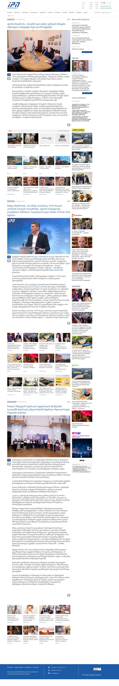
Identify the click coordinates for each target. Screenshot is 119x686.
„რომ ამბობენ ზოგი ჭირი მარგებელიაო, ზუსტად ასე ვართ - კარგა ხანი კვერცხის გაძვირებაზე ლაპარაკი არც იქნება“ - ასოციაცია (14, 368)
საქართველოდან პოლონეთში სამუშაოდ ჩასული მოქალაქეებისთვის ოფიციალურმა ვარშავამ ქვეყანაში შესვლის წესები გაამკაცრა (62, 369)
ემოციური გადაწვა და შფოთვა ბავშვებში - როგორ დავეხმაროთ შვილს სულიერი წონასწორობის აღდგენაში (29, 619)
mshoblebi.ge (42, 622)
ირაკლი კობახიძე (38, 257)
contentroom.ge (11, 394)
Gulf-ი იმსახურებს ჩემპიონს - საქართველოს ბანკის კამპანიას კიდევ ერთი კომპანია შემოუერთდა (82, 40)
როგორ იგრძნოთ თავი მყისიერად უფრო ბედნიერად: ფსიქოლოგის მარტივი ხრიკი (46, 639)
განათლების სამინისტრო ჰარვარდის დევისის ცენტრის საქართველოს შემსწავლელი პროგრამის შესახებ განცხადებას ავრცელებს (81, 29)
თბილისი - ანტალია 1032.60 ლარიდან (12, 167)
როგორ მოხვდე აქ (63, 130)
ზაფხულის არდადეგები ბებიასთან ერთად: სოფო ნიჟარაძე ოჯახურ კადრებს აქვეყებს (30, 639)
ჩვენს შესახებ (18, 667)
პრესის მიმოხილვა (79, 98)
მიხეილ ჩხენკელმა (61, 460)
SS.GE (10, 130)
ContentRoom (66, 375)
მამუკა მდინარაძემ (56, 270)
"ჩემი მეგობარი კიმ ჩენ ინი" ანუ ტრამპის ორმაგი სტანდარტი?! (82, 187)
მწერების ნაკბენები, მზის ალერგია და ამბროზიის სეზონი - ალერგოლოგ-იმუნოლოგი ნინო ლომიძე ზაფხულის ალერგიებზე (30, 391)
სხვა (9, 15)
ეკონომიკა (57, 12)
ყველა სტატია (87, 93)
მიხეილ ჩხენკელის (27, 577)
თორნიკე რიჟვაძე (43, 74)
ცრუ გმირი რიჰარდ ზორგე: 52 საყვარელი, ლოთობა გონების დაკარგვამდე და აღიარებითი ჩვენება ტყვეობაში (81, 167)
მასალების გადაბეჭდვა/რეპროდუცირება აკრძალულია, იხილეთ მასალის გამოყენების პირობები (22, 672)
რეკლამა (36, 667)
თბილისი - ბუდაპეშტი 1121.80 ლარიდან (45, 167)
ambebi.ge (9, 350)
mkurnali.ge (10, 622)
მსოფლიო (43, 12)
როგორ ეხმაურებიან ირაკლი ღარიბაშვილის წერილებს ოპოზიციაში (46, 366)
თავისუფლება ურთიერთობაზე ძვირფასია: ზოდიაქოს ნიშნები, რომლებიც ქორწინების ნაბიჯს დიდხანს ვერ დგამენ (61, 640)
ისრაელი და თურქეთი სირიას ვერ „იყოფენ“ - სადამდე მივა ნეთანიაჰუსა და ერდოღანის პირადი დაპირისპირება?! (81, 206)
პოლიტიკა (17, 12)
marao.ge (9, 643)
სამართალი (25, 12)
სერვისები (28, 667)
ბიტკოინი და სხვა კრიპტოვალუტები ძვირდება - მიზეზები (29, 366)
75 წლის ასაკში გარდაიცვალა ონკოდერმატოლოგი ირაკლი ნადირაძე (13, 618)
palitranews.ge (42, 371)
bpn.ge (83, 2)
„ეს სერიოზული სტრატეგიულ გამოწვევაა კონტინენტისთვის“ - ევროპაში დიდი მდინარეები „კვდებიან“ (82, 384)
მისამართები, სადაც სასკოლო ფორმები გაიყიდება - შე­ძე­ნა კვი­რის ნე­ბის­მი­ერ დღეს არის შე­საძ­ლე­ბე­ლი (46, 619)
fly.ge (8, 173)
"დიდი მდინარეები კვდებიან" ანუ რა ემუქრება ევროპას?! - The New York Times (82, 147)
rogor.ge (41, 643)
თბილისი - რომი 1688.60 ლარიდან (62, 167)
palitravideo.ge (10, 194)
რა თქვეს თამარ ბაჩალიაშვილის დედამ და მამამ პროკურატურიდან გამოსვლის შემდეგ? (46, 190)
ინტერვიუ (75, 58)
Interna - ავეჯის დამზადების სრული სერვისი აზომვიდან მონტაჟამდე (14, 389)
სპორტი (64, 12)
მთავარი (9, 12)
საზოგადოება (34, 12)
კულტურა (79, 12)
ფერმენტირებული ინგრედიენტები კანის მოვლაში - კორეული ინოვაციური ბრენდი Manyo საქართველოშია (61, 391)
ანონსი (85, 12)
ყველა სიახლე (86, 52)
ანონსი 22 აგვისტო (78, 49)
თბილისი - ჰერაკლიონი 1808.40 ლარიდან (30, 167)
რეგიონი (50, 12)
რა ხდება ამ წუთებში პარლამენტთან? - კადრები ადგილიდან (13, 189)
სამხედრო (71, 12)
